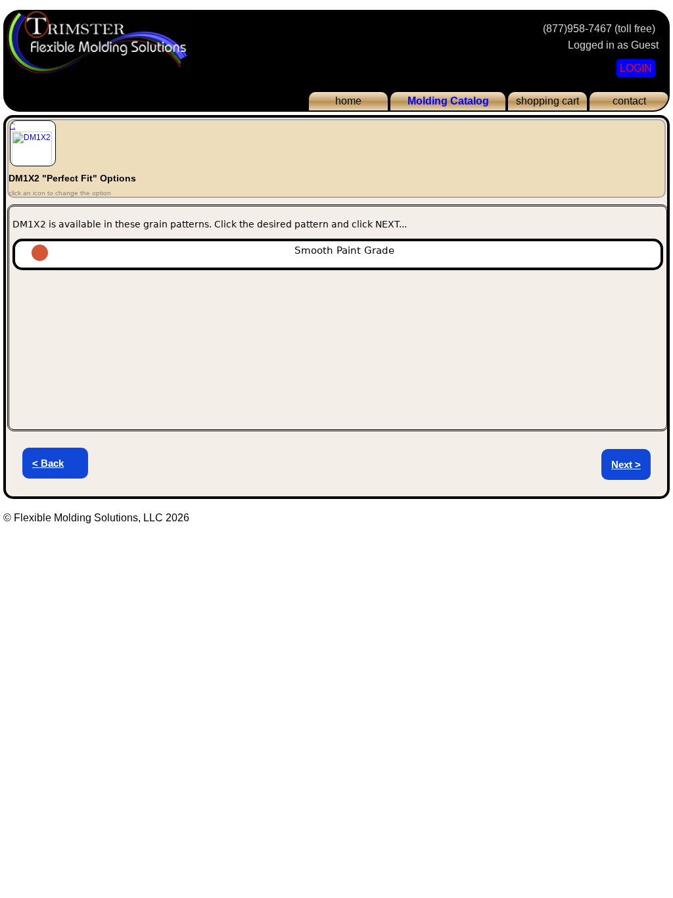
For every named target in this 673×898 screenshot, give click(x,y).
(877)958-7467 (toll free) (599, 28)
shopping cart (547, 100)
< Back (48, 463)
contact (629, 100)
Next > (626, 464)
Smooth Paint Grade (349, 250)
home (348, 100)
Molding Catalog (448, 100)
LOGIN (636, 68)
